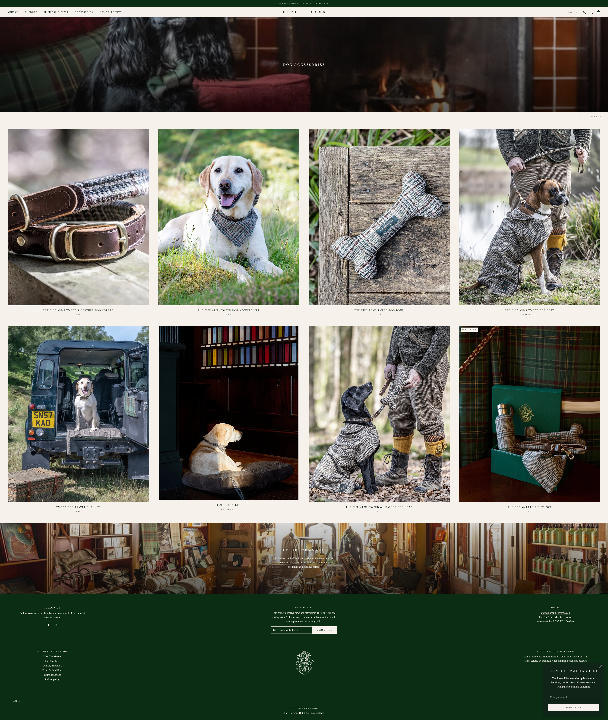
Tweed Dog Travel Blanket (78, 507)
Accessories (84, 12)
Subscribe (574, 707)
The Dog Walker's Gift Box (529, 507)
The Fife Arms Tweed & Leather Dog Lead (379, 507)
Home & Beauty (111, 12)
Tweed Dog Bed (229, 505)
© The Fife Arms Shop (304, 708)
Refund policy (52, 679)
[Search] (591, 12)
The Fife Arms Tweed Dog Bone (379, 310)
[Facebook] (48, 625)
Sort (594, 116)
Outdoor (31, 12)
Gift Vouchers (52, 661)
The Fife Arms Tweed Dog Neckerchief (229, 310)
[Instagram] (56, 625)
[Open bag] (598, 12)
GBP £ (571, 12)
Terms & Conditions (52, 670)
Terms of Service (52, 674)
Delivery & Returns (52, 665)
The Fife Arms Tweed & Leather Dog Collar (78, 310)
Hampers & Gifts (56, 12)
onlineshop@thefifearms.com (555, 613)
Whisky (13, 12)
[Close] (600, 666)
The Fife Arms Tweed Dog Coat (529, 310)
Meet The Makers (52, 656)
